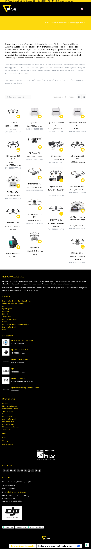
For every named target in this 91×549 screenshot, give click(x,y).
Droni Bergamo (7, 416)
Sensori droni (7, 414)
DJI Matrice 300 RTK (77, 157)
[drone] (82, 9)
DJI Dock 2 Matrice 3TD (77, 124)
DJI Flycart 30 (34, 153)
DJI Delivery (6, 311)
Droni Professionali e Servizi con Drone (16, 301)
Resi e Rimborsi (7, 445)
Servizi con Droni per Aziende (13, 303)
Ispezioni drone (8, 424)
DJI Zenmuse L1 (13, 253)
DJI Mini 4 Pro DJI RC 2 (34, 215)
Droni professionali (9, 327)
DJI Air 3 (13, 122)
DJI (3, 306)
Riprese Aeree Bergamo (11, 427)
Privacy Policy (9, 527)
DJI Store (5, 403)
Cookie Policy (21, 527)
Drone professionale (9, 319)
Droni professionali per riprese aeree (15, 324)
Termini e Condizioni (36, 527)
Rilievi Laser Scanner (9, 406)
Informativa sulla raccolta (22, 546)
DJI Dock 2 (34, 122)
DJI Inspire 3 (56, 156)
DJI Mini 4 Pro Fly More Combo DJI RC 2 (77, 220)
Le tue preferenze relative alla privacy (55, 546)
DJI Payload (6, 314)
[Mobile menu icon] (87, 8)
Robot (4, 433)
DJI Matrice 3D (34, 183)
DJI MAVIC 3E (56, 220)
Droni (4, 330)
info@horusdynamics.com (16, 492)
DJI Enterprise (7, 309)
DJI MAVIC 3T (13, 222)
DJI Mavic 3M (56, 186)
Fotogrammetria (8, 422)
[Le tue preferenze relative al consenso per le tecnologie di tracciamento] (87, 545)
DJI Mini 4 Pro (13, 192)
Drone (4, 322)
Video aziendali (8, 411)
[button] (40, 116)
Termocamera (7, 316)
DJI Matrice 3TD (77, 186)
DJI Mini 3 (34, 247)
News (4, 437)
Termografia (6, 429)
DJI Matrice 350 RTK (13, 157)
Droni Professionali (9, 419)
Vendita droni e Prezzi (10, 409)
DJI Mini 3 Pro (77, 253)
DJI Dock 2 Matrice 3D (56, 124)
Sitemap (5, 441)
